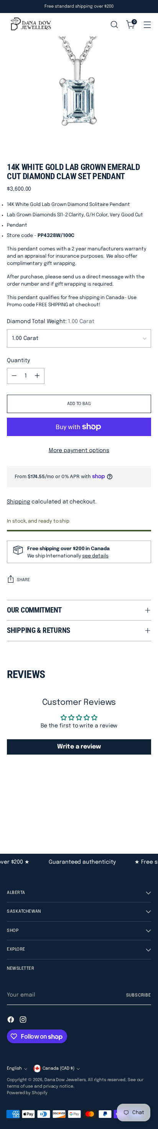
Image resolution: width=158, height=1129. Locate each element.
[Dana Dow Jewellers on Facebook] (11, 1021)
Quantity (18, 360)
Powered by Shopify (27, 1093)
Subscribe (138, 995)
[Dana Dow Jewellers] (30, 24)
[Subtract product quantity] (14, 376)
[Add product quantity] (37, 376)
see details (95, 556)
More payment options (79, 450)
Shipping (18, 502)
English (14, 1068)
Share (23, 580)
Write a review (79, 746)
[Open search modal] (114, 25)
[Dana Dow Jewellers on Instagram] (23, 1021)
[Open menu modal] (147, 25)
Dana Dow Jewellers (65, 1080)
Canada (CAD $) (58, 1068)
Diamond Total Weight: (50, 321)
